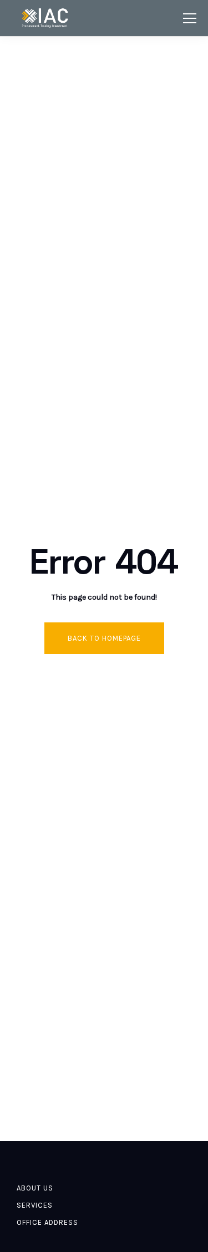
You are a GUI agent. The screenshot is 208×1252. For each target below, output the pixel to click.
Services (35, 1205)
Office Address (47, 1222)
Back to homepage (104, 638)
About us (35, 1188)
